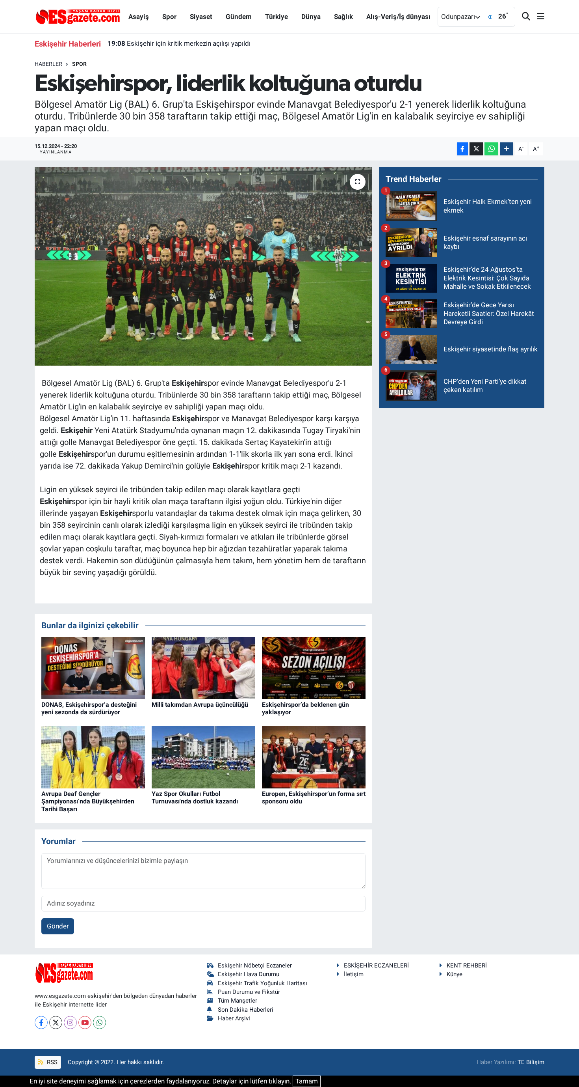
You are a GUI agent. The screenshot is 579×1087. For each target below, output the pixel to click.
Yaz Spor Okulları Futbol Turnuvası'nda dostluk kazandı (195, 797)
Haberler (48, 64)
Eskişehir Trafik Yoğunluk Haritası (262, 983)
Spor (169, 17)
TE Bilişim (531, 1062)
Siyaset (201, 17)
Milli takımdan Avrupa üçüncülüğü (200, 704)
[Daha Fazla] (506, 148)
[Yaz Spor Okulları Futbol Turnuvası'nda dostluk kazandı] (203, 757)
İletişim (354, 974)
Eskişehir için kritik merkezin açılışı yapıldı (179, 43)
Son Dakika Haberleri (245, 1009)
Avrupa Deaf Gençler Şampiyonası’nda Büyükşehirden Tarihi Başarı (87, 801)
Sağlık (343, 17)
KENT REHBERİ (467, 965)
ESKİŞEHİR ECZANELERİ (376, 965)
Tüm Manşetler (237, 1000)
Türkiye (276, 17)
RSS (51, 1062)
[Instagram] (70, 1022)
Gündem (239, 17)
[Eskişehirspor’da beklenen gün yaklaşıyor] (314, 668)
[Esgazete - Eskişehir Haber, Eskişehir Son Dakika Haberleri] (78, 16)
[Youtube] (84, 1022)
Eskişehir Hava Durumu (248, 974)
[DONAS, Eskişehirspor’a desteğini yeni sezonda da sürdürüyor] (93, 668)
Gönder (58, 926)
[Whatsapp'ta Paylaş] (491, 148)
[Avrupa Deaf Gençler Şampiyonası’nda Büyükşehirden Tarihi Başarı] (93, 757)
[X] (55, 1022)
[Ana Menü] (537, 16)
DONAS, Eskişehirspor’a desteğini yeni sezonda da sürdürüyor (89, 708)
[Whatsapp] (99, 1022)
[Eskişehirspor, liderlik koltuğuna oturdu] (203, 266)
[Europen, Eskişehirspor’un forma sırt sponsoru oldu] (314, 757)
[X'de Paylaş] (476, 148)
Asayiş (138, 17)
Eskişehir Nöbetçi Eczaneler (255, 965)
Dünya (311, 17)
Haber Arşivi (234, 1018)
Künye (454, 974)
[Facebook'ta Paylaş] (462, 148)
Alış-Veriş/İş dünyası (398, 17)
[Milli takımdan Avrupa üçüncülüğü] (203, 668)
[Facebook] (41, 1022)
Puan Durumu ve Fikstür (249, 991)
